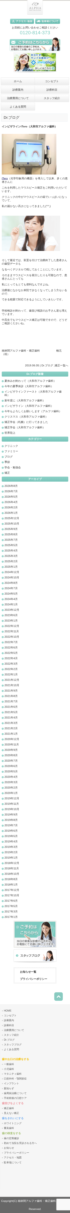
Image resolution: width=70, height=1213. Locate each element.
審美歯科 (9, 1128)
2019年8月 (11, 819)
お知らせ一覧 (28, 971)
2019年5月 (11, 836)
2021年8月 (11, 696)
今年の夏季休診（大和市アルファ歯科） (28, 386)
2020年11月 (11, 744)
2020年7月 (11, 760)
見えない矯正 (11, 1113)
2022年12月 (11, 625)
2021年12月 (11, 679)
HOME (7, 1010)
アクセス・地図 (13, 1157)
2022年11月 (11, 631)
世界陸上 (9, 432)
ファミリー (11, 451)
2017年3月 (11, 911)
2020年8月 (11, 755)
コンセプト (10, 1015)
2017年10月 (11, 895)
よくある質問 (11, 1049)
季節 (7, 462)
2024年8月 (11, 582)
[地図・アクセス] (22, 24)
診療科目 (9, 1025)
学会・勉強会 (12, 467)
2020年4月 (11, 776)
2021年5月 (11, 712)
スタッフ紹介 (11, 1035)
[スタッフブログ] (35, 962)
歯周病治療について (15, 1093)
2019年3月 (11, 846)
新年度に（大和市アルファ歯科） (24, 400)
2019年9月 (11, 814)
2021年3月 (11, 722)
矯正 (57, 365)
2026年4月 (11, 502)
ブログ (8, 456)
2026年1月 (11, 512)
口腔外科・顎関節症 (15, 1078)
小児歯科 (9, 1069)
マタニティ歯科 (13, 1074)
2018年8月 (11, 879)
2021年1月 (11, 733)
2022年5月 (11, 652)
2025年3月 (11, 555)
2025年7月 (11, 539)
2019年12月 (11, 798)
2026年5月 (11, 496)
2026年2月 (11, 507)
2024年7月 (11, 588)
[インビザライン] (35, 73)
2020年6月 (11, 766)
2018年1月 (11, 884)
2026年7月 (11, 491)
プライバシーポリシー (33, 978)
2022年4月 (11, 658)
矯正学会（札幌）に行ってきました (26, 422)
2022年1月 (11, 674)
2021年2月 (11, 728)
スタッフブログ (13, 1044)
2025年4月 (11, 550)
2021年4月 (11, 717)
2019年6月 (11, 830)
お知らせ (9, 1148)
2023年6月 (11, 615)
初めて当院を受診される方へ (20, 1143)
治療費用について (14, 1030)
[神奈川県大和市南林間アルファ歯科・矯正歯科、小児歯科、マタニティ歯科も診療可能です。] (35, 13)
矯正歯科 (9, 1108)
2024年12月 (11, 572)
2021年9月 (11, 690)
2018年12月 (11, 863)
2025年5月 (11, 545)
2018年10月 (11, 873)
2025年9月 (11, 528)
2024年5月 (11, 593)
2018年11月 (11, 868)
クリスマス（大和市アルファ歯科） (26, 416)
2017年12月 (11, 889)
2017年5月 (11, 906)
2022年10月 (11, 636)
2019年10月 (11, 809)
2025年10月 (11, 523)
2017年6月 (11, 900)
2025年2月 (11, 561)
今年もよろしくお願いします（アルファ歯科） (33, 411)
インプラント (11, 1083)
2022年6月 (11, 647)
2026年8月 (11, 485)
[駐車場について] (47, 24)
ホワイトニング (13, 1123)
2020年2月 (11, 787)
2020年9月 (11, 749)
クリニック (11, 445)
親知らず (9, 1088)
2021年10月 (11, 685)
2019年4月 (11, 841)
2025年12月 (11, 518)
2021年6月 (11, 706)
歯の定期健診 (11, 1138)
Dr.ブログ (47, 365)
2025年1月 (11, 566)
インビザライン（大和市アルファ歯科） (28, 405)
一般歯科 (9, 1064)
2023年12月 (11, 609)
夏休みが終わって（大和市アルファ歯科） (30, 380)
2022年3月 (11, 663)
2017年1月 (11, 916)
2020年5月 (11, 771)
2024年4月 (11, 599)
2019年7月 (11, 825)
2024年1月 (11, 604)
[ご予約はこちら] (35, 51)
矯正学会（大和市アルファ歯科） (24, 427)
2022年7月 (11, 642)
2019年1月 (11, 857)
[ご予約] (35, 948)
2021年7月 (11, 701)
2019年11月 (11, 803)
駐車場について (13, 1162)
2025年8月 (11, 534)
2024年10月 (11, 577)
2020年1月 (11, 792)
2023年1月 (11, 620)
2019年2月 (11, 852)
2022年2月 (11, 669)
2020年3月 (11, 782)
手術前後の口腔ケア (15, 1098)
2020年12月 (11, 739)
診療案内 (9, 1020)
